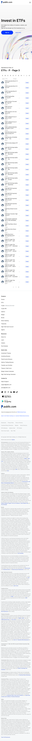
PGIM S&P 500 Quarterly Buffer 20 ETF (11, 199)
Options (3, 311)
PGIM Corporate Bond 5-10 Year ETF (11, 92)
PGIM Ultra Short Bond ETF (10, 230)
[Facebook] (8, 392)
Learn (2, 340)
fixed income (27, 568)
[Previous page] (13, 287)
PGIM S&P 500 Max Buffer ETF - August (11, 148)
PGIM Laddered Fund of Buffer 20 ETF (11, 122)
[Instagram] (5, 392)
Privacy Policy (11, 422)
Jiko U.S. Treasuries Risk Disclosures (21, 639)
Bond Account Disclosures (17, 569)
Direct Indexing (5, 320)
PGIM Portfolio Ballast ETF (11, 143)
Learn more (15, 585)
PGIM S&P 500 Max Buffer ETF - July (11, 158)
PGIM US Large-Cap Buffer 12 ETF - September (10, 281)
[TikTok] (17, 392)
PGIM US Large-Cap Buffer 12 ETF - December (11, 245)
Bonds (2, 317)
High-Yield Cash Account (7, 326)
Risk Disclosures (4, 611)
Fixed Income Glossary (6, 359)
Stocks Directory (23, 425)
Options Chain (12, 428)
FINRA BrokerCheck (5, 619)
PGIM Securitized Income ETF (11, 209)
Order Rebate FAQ (24, 503)
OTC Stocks (19, 428)
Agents (3, 329)
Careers (3, 343)
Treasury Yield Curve (6, 368)
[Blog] (14, 392)
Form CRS (14, 619)
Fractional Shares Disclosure (7, 425)
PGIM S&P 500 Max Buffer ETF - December (11, 153)
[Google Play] (6, 401)
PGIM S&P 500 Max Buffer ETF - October (11, 178)
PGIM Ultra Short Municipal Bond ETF (10, 235)
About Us (3, 337)
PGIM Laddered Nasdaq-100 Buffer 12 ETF (11, 127)
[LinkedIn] (11, 392)
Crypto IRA (3, 308)
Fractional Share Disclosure (24, 675)
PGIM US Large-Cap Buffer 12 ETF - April (10, 240)
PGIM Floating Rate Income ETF (9, 97)
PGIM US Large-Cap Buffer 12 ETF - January (10, 250)
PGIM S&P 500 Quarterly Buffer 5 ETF (11, 204)
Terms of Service (19, 422)
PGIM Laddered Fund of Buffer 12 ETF (11, 117)
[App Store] (6, 396)
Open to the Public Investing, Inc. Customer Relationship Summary (15, 415)
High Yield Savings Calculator (8, 374)
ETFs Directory (4, 428)
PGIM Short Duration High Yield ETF (11, 214)
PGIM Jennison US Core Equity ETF (11, 112)
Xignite (13, 439)
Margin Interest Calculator (7, 371)
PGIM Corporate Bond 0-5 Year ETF (11, 81)
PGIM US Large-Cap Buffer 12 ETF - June (10, 260)
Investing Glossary (5, 356)
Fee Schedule (4, 346)
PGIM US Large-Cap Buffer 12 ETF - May (10, 270)
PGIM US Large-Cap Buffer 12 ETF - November (11, 276)
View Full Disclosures (5, 737)
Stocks (3, 299)
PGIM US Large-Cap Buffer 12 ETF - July (10, 255)
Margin (3, 314)
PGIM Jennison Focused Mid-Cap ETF (11, 102)
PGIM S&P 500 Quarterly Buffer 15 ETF (11, 194)
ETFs (2, 302)
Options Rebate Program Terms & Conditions (10, 503)
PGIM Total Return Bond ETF (11, 224)
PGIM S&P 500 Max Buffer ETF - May (11, 168)
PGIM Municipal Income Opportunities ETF (10, 133)
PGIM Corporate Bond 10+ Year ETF (11, 87)
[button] (6, 2)
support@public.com (6, 384)
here (2, 461)
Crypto (7, 305)
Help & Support (5, 381)
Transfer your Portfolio (6, 365)
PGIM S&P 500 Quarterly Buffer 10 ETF (11, 189)
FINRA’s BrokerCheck (21, 412)
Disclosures (3, 422)
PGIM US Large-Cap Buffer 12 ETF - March (10, 265)
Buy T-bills (13, 430)
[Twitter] (2, 392)
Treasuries (3, 323)
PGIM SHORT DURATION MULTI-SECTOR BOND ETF (11, 219)
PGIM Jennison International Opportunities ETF (9, 107)
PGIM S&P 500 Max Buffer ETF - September (11, 184)
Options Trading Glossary (7, 362)
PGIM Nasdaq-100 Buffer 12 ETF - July (11, 138)
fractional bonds (6, 569)
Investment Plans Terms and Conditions (15, 695)
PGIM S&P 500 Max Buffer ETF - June (11, 163)
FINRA (25, 458)
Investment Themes (6, 353)
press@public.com (5, 387)
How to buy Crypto (5, 430)
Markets (16, 425)
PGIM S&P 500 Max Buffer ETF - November (11, 173)
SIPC (29, 458)
